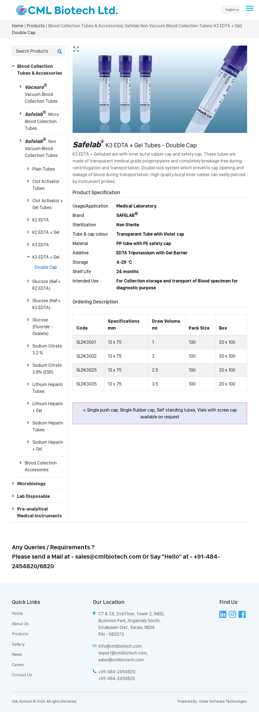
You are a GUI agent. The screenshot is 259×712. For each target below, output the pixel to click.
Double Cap (46, 267)
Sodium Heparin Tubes (47, 426)
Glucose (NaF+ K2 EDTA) (46, 285)
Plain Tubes (43, 169)
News (17, 654)
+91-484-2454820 (116, 671)
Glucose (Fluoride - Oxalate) (42, 326)
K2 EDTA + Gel (45, 232)
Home (17, 25)
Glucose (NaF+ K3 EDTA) (46, 304)
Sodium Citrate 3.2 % (47, 349)
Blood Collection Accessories (41, 466)
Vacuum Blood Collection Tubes (41, 94)
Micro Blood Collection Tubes (42, 121)
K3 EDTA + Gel (45, 257)
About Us (20, 623)
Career (18, 664)
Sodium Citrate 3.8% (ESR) (47, 368)
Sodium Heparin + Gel (47, 445)
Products (36, 25)
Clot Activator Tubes (45, 185)
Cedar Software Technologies (223, 701)
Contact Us (22, 674)
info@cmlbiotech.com (120, 646)
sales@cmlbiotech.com (108, 556)
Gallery (18, 644)
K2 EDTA (40, 219)
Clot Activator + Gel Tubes (47, 204)
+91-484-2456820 (116, 678)
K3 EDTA (40, 244)
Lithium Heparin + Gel (47, 407)
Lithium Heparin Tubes (47, 388)
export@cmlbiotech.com (122, 653)
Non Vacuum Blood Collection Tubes (41, 148)
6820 (46, 566)
